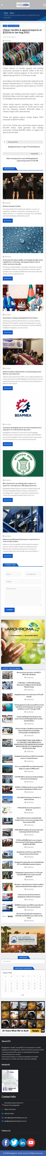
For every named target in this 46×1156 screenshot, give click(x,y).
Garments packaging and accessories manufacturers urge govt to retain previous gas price (22, 429)
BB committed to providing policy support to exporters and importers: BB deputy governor (20, 484)
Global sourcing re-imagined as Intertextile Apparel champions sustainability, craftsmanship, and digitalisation (29, 730)
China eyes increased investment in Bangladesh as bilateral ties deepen (29, 896)
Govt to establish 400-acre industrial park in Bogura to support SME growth (29, 767)
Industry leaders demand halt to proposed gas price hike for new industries (22, 373)
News (5, 26)
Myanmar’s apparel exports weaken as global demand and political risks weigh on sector (29, 885)
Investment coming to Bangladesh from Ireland (20, 318)
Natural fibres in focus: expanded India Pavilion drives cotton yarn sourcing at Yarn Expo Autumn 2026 (29, 820)
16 (5, 986)
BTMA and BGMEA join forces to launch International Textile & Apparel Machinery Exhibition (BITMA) (29, 842)
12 (23, 983)
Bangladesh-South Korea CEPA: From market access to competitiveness (29, 757)
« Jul (22, 995)
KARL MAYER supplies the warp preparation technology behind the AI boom (29, 831)
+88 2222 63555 (9, 1113)
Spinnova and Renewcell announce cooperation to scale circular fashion (21, 540)
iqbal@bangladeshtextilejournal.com (15, 1121)
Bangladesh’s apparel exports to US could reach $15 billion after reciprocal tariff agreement (29, 874)
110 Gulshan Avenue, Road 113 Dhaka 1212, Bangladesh (13, 1104)
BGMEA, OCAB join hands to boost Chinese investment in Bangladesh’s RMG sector (29, 788)
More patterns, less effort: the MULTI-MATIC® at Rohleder (29, 673)
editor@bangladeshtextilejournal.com (15, 1118)
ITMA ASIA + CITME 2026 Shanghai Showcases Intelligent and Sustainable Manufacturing (29, 685)
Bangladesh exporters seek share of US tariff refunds (29, 695)
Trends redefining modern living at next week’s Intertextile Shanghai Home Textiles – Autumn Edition (29, 719)
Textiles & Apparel (13, 26)
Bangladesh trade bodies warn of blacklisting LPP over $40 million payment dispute (29, 863)
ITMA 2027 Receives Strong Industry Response (29, 809)
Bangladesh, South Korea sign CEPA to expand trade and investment (29, 853)
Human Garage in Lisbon (12, 206)
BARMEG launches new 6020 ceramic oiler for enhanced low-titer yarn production (29, 906)
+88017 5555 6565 (10, 1109)
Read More (8, 220)
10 (11, 983)
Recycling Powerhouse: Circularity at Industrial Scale (29, 798)
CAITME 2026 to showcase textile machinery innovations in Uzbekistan (29, 778)
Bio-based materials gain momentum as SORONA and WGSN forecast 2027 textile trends (29, 916)
